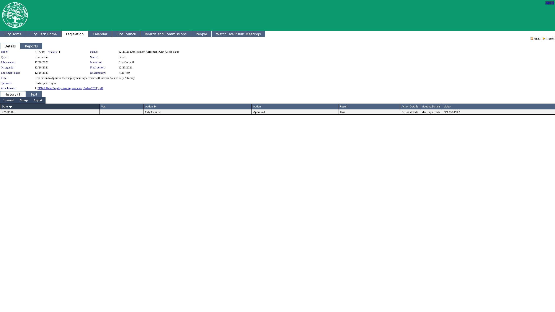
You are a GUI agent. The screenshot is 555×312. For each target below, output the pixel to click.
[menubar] (23, 100)
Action (257, 106)
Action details (410, 112)
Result (343, 106)
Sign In (549, 2)
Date (5, 106)
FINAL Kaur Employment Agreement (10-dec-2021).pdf (70, 88)
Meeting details (430, 112)
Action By (151, 106)
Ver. (103, 106)
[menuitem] (8, 100)
